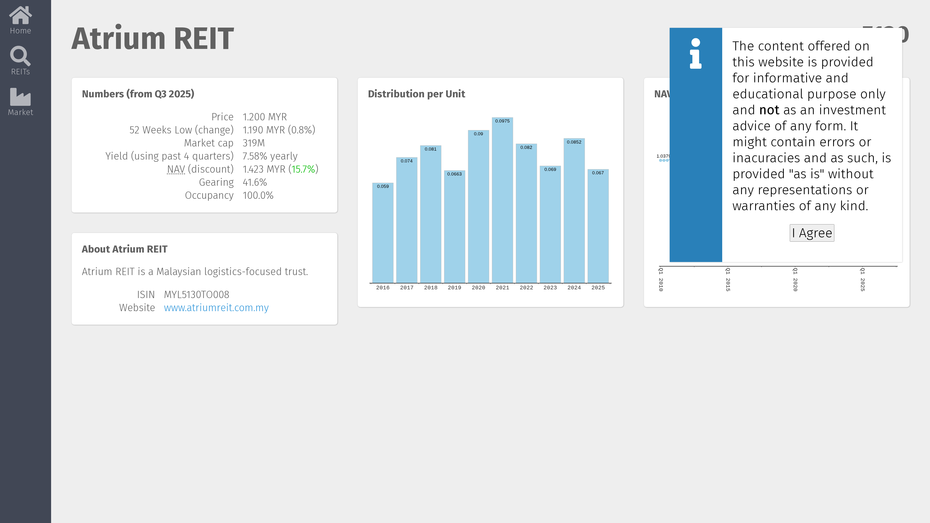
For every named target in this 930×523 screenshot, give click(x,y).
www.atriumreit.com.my (216, 308)
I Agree (812, 233)
